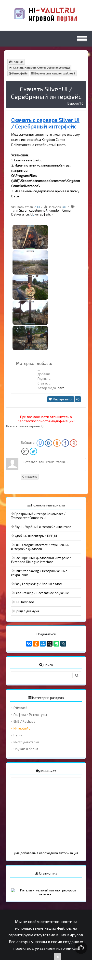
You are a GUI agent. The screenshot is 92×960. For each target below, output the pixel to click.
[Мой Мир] (43, 644)
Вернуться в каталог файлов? (54, 73)
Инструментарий (26, 742)
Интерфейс (19, 73)
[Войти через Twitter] (33, 451)
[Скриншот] (30, 248)
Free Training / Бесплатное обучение (41, 593)
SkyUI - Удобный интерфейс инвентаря (42, 527)
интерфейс (43, 214)
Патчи (17, 735)
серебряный (38, 210)
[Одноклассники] (36, 644)
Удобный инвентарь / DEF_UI (35, 536)
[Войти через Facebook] (65, 443)
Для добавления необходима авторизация (46, 853)
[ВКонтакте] (29, 644)
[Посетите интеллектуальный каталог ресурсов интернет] (46, 894)
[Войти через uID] (40, 443)
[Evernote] (56, 644)
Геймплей (20, 708)
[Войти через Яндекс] (73, 443)
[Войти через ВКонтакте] (48, 443)
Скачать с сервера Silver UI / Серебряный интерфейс (45, 123)
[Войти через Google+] (25, 451)
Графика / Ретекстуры (30, 715)
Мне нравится (62, 399)
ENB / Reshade (24, 721)
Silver (23, 210)
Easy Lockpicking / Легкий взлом (38, 584)
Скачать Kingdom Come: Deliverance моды (41, 67)
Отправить (29, 476)
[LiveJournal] (63, 644)
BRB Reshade (24, 602)
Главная (17, 61)
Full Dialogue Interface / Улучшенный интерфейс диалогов (40, 547)
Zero (61, 388)
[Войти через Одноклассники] (57, 443)
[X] (50, 644)
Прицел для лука (26, 611)
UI (31, 214)
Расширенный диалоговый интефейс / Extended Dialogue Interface (41, 560)
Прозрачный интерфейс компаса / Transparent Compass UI (38, 516)
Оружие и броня (25, 749)
